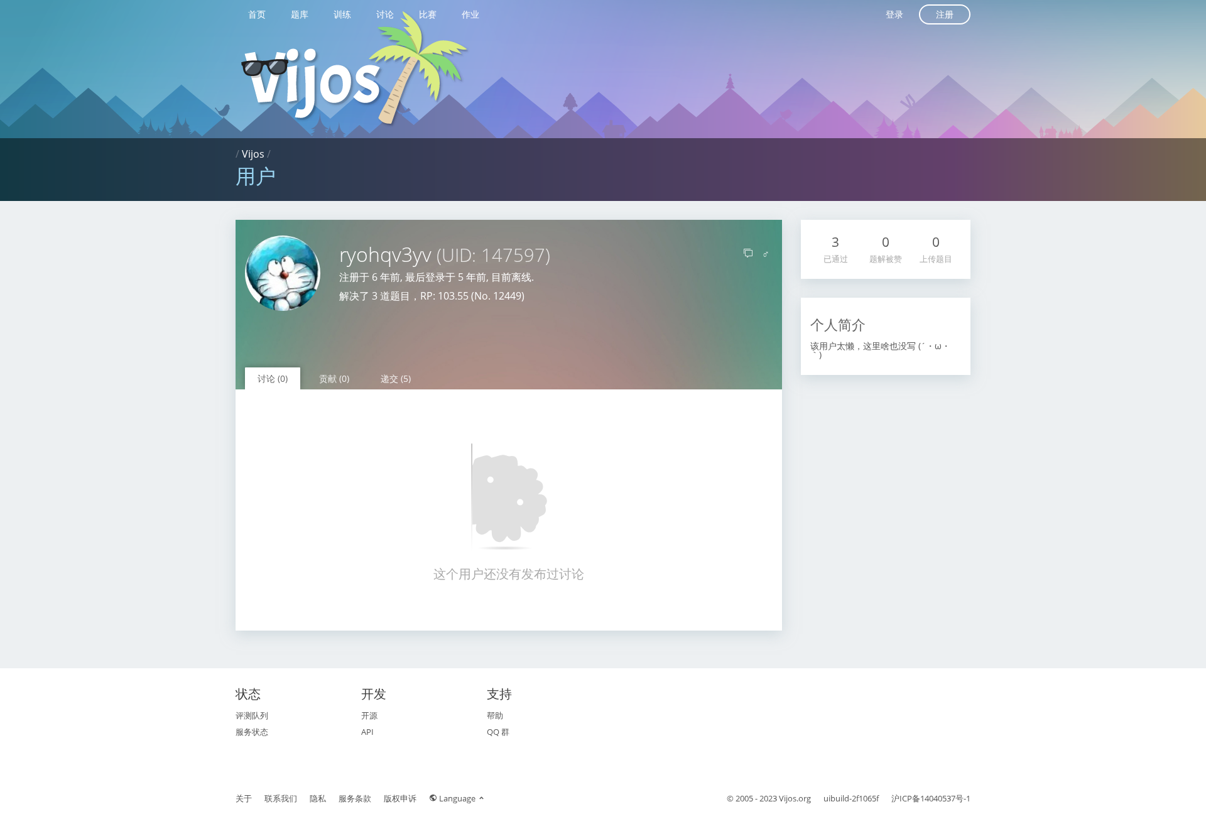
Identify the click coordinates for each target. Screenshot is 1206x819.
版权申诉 (400, 798)
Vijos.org (795, 798)
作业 (470, 14)
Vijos (253, 154)
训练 (342, 14)
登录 (894, 14)
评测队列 (252, 715)
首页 (257, 14)
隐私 (318, 798)
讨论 (385, 14)
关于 (244, 798)
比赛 (428, 14)
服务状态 (252, 731)
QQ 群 (498, 731)
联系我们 (280, 798)
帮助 (495, 715)
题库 (299, 14)
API (367, 731)
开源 (369, 715)
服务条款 (355, 798)
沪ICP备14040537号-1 (930, 798)
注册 (944, 14)
